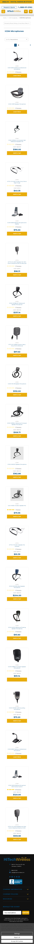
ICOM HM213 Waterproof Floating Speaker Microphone (17, 628)
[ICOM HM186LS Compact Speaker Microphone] (17, 656)
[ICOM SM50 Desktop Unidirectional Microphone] (17, 738)
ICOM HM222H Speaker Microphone (17, 464)
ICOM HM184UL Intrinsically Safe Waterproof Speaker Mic (17, 141)
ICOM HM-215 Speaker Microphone (17, 383)
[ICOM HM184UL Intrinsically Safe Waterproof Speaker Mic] (17, 129)
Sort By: (8, 39)
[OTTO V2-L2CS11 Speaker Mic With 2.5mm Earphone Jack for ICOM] (17, 816)
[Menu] (3, 11)
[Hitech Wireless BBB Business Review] (15, 882)
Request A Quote (9, 7)
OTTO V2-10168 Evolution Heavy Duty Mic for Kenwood (17, 345)
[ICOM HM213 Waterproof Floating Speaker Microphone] (17, 616)
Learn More (17, 75)
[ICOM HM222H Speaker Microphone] (17, 453)
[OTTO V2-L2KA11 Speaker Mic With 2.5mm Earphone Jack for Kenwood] (17, 251)
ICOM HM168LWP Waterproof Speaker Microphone (17, 304)
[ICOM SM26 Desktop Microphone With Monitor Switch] (17, 774)
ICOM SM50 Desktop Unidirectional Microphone (17, 749)
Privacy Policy (19, 930)
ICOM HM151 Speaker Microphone (17, 104)
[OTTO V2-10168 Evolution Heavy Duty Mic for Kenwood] (17, 333)
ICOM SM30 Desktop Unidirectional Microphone (17, 68)
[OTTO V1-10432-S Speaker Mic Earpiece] (17, 534)
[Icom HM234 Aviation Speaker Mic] (17, 495)
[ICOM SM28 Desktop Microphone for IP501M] (17, 212)
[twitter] (10, 877)
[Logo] (17, 859)
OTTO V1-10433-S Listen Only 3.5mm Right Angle (17, 182)
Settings (17, 934)
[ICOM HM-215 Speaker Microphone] (17, 373)
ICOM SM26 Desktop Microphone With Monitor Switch (17, 786)
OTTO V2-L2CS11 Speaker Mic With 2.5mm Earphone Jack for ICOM (17, 827)
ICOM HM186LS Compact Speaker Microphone (17, 667)
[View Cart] (31, 11)
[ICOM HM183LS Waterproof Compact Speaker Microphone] (17, 412)
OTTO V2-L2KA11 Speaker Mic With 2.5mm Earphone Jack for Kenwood (17, 262)
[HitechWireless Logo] (14, 11)
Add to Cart (17, 153)
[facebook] (12, 877)
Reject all (17, 937)
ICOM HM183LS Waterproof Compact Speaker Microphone (17, 423)
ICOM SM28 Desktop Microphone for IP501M (17, 223)
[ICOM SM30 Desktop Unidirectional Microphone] (17, 57)
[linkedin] (19, 877)
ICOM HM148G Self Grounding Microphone (17, 708)
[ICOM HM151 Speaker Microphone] (17, 93)
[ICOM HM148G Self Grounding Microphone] (17, 697)
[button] (17, 23)
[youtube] (16, 877)
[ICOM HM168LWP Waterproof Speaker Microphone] (17, 292)
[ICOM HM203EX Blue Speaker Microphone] (17, 575)
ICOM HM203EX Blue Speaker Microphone (17, 587)
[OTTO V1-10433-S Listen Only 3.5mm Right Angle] (17, 170)
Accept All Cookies (17, 941)
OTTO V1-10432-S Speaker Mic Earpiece (17, 545)
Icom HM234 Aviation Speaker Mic (17, 505)
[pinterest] (14, 877)
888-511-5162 (26, 7)
